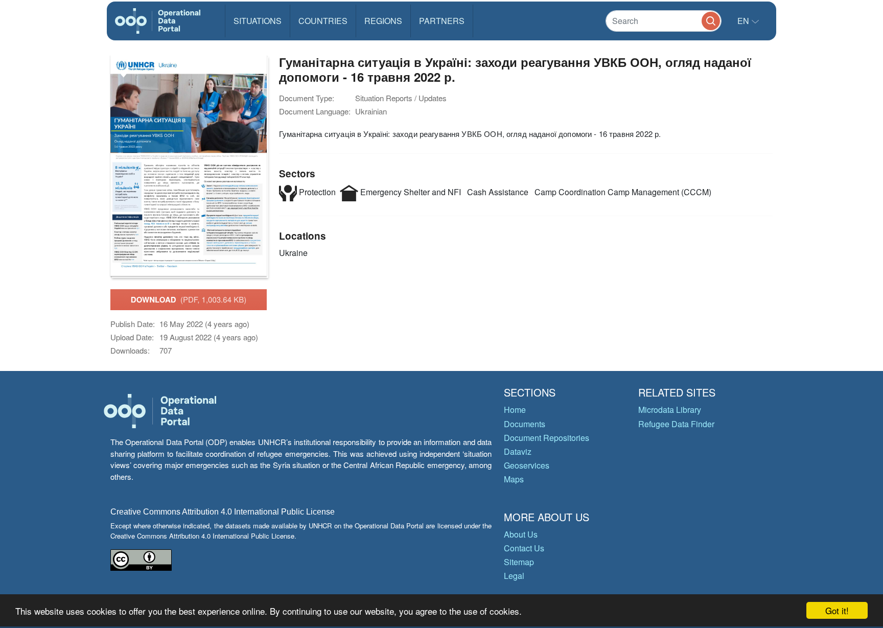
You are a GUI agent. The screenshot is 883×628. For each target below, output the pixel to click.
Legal (514, 576)
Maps (514, 479)
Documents (524, 424)
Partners (441, 21)
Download (188, 299)
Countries (322, 21)
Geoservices (526, 465)
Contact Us (524, 548)
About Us (521, 534)
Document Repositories (546, 438)
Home (515, 409)
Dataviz (517, 451)
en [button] (744, 21)
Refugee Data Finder (676, 424)
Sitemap (519, 562)
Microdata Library (669, 409)
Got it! (837, 610)
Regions (383, 21)
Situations (258, 21)
